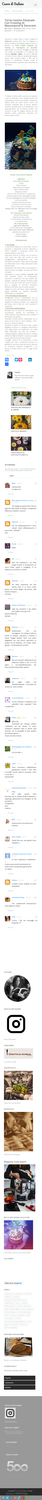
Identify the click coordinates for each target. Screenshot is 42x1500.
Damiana (15, 656)
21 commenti (19, 31)
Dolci (23, 28)
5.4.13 (19, 917)
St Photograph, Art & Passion (22, 747)
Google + (23, 1497)
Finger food (9, 1303)
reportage (23, 1325)
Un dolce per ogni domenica (15, 1322)
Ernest (14, 544)
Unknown (15, 522)
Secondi (21, 1315)
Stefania (14, 880)
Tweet (7, 1497)
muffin (15, 1325)
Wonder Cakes (16, 54)
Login (11, 476)
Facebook (3, 1497)
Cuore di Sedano (13, 4)
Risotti (7, 1315)
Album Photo (9, 1294)
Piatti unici (27, 1306)
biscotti (7, 1325)
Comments (9, 1383)
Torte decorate (17, 11)
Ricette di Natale (27, 1309)
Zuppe (29, 1322)
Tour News (8, 1318)
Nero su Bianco (10, 1306)
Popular (8, 1378)
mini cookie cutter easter (17, 230)
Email (26, 1497)
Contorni (27, 1294)
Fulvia (14, 717)
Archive (7, 1387)
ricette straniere (11, 1328)
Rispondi (10, 494)
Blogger (25, 1493)
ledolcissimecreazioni (19, 788)
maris (14, 763)
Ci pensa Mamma (17, 698)
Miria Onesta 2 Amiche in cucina (22, 500)
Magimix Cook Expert (15, 1161)
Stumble (15, 1497)
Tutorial (18, 1318)
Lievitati (24, 1303)
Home (7, 11)
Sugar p (15, 226)
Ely (13, 559)
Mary (13, 819)
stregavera (15, 678)
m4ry (13, 917)
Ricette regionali (24, 1312)
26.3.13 (28, 897)
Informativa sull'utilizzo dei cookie (15, 1371)
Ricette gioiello (10, 1312)
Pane (19, 1306)
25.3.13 (19, 483)
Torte (28, 28)
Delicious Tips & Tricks (12, 1300)
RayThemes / (10, 1493)
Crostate (8, 1297)
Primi (6, 1309)
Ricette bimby (14, 1309)
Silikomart (25, 226)
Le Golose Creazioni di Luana (22, 854)
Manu (14, 483)
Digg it (11, 1497)
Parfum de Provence (18, 605)
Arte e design (16, 837)
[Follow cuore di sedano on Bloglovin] (19, 1283)
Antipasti (19, 1294)
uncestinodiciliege (18, 897)
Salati (14, 1315)
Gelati (18, 1303)
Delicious (19, 1497)
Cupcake (16, 1297)
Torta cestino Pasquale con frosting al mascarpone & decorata (20, 22)
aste (19, 226)
